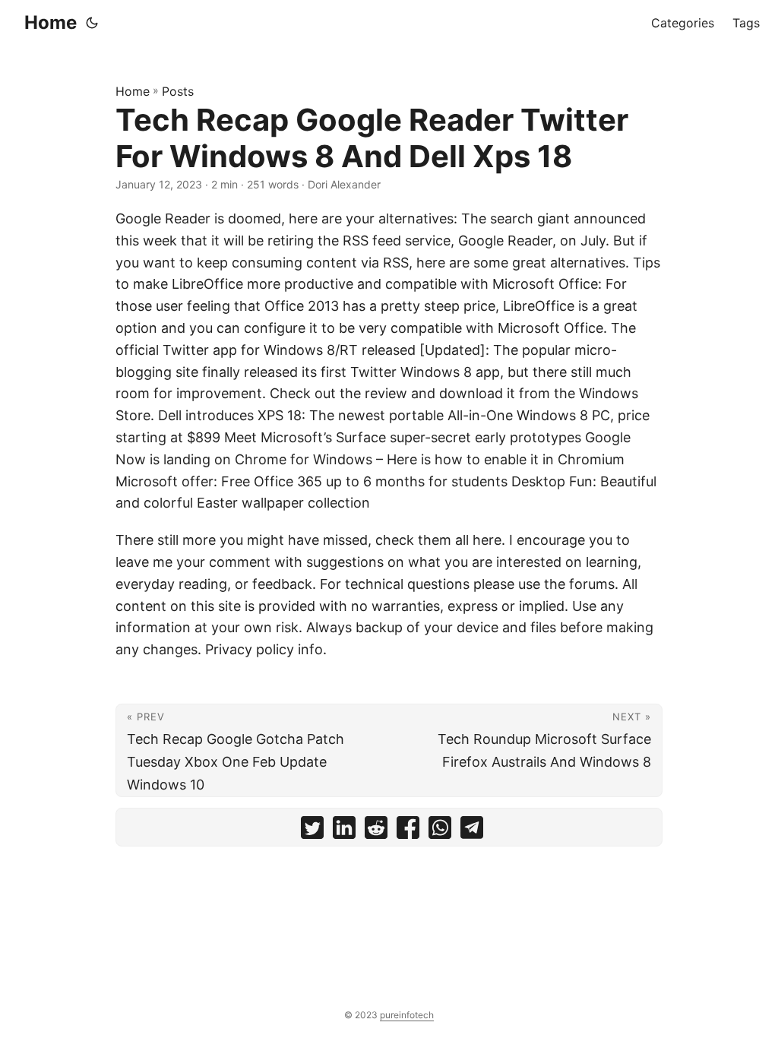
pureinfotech (407, 1015)
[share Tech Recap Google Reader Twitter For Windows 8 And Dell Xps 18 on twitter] (312, 831)
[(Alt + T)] (92, 23)
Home (50, 22)
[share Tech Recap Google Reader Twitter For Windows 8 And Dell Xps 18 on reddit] (376, 831)
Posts (178, 91)
